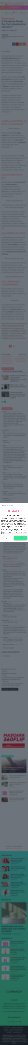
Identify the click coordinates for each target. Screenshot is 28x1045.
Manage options (7, 538)
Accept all (20, 538)
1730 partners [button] (10, 518)
